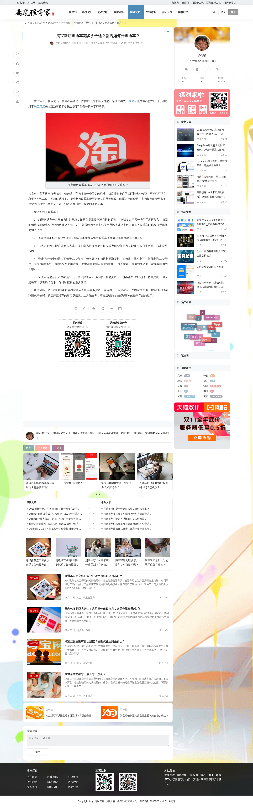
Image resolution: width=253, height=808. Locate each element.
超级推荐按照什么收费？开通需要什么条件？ (127, 528)
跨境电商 (188, 322)
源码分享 (167, 12)
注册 (32, 2)
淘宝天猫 (65, 22)
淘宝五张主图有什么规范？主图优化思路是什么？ (95, 641)
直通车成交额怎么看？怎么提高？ (85, 674)
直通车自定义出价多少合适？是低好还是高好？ (93, 575)
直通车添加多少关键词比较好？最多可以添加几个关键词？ (156, 564)
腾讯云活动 (230, 2)
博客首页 (32, 776)
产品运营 (53, 22)
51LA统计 (170, 801)
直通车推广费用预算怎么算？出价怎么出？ (126, 508)
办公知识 (103, 12)
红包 (194, 315)
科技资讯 (87, 12)
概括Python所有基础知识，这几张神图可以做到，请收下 (211, 287)
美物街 (175, 2)
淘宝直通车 (89, 597)
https (191, 331)
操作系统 (32, 781)
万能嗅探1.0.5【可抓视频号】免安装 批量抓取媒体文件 (55, 528)
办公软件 (73, 776)
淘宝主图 (88, 663)
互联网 (189, 326)
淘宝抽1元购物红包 (75, 482)
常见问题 (32, 786)
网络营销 (135, 12)
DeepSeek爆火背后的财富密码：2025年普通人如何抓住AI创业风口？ (55, 513)
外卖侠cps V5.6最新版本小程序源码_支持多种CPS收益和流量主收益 (212, 224)
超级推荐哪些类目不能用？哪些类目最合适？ (127, 513)
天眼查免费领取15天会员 (210, 267)
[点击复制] (196, 69)
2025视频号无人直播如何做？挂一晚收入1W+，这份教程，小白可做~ (55, 508)
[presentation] (150, 544)
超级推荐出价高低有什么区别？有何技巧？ (67, 564)
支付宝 (197, 334)
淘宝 (79, 597)
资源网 (185, 2)
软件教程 (151, 12)
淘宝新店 (210, 326)
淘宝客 (201, 342)
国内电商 (34, 610)
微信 (211, 337)
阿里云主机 (198, 2)
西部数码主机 (213, 2)
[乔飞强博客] (35, 12)
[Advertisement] (98, 72)
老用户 (206, 314)
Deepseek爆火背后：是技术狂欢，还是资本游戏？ (55, 518)
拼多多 (80, 630)
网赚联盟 (183, 12)
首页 (29, 22)
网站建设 (119, 12)
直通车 (199, 322)
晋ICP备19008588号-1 (152, 801)
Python (209, 340)
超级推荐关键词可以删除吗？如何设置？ (125, 518)
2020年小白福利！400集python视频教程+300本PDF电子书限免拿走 (211, 240)
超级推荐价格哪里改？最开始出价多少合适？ (127, 523)
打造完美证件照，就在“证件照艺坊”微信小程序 (54, 523)
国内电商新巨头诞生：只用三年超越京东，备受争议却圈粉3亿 (102, 608)
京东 (210, 316)
